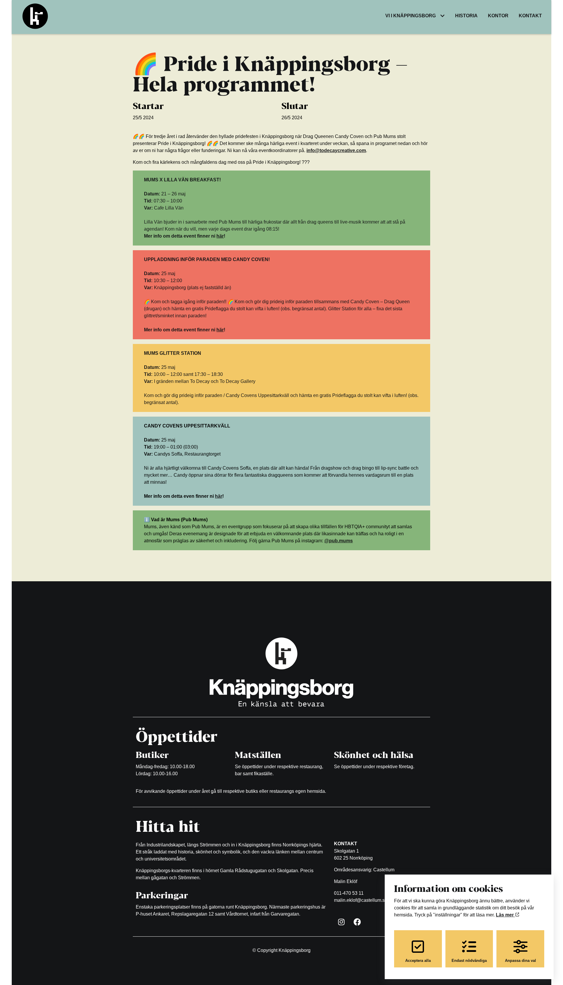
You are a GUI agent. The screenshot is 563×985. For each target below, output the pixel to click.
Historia (466, 15)
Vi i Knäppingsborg (410, 15)
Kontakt (530, 15)
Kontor (498, 15)
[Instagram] (341, 921)
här (220, 236)
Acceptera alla (418, 960)
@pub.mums (338, 540)
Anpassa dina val (520, 960)
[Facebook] (357, 921)
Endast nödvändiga (469, 960)
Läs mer (505, 914)
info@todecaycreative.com (336, 150)
